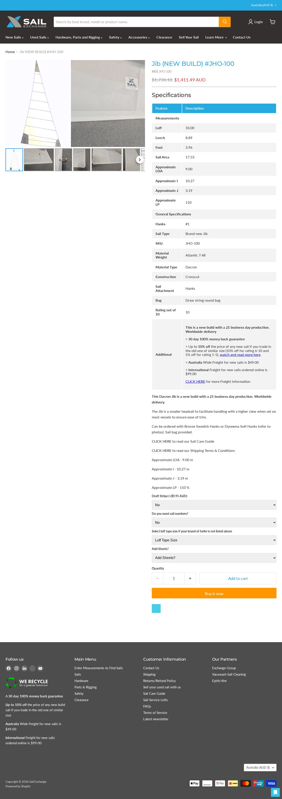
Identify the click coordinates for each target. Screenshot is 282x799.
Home (10, 52)
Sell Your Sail (189, 37)
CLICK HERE (195, 381)
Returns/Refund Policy (159, 681)
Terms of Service (155, 713)
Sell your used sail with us (162, 687)
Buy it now (214, 593)
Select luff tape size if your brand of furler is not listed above (192, 531)
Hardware (81, 681)
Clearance (164, 37)
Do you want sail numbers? (170, 513)
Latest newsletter (155, 719)
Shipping (149, 674)
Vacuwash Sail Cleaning (229, 674)
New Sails (14, 37)
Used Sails (38, 37)
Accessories (138, 37)
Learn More (214, 37)
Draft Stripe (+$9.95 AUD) (169, 496)
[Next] (138, 103)
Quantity (158, 568)
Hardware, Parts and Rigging (78, 37)
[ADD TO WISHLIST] (156, 608)
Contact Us (241, 37)
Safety (114, 37)
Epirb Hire (219, 681)
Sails (77, 674)
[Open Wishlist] (275, 792)
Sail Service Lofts (155, 700)
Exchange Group (224, 668)
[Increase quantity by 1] (190, 578)
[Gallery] (75, 116)
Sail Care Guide (154, 693)
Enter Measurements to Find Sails (98, 668)
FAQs (147, 706)
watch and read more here (240, 354)
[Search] (225, 22)
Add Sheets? (160, 549)
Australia (262, 5)
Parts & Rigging (85, 687)
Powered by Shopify (18, 786)
